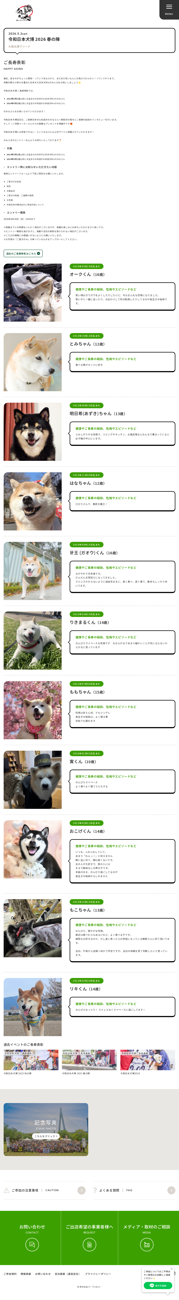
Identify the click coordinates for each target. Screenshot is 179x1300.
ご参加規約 (10, 1274)
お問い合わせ (43, 1274)
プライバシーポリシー (98, 1274)
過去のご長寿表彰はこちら (21, 253)
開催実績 (26, 1274)
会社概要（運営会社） (68, 1274)
